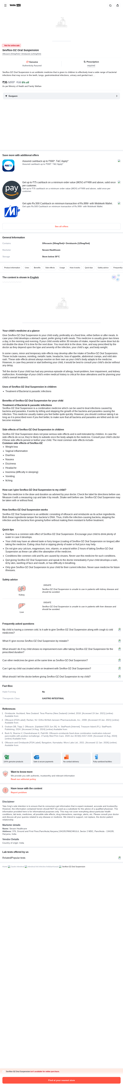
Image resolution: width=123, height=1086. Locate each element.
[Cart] (117, 5)
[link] (15, 5)
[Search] (109, 5)
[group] (61, 20)
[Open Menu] (5, 5)
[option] (12, 267)
